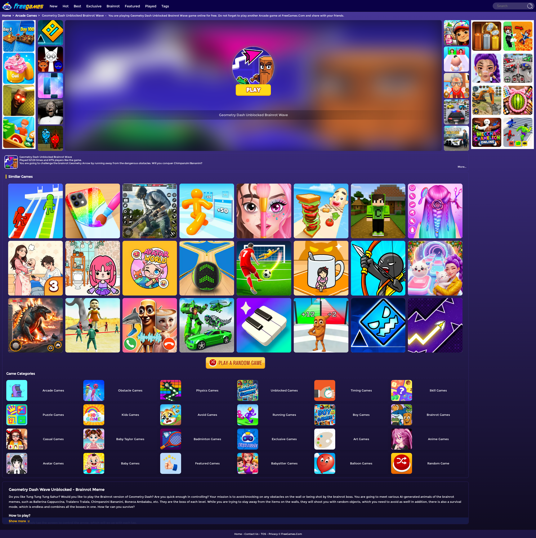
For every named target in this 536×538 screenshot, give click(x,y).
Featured (132, 6)
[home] (23, 1)
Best (77, 6)
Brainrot (113, 6)
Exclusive (94, 6)
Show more (17, 521)
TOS (263, 533)
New (54, 6)
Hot (66, 6)
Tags (165, 6)
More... (462, 166)
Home (6, 15)
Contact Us (251, 533)
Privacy (273, 533)
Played (150, 6)
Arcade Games (26, 15)
